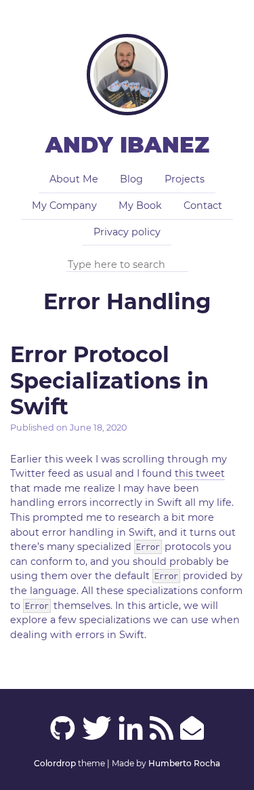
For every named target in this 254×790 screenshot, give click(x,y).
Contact (203, 205)
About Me (73, 179)
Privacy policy (127, 232)
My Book (140, 205)
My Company (64, 205)
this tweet (200, 473)
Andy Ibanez (127, 145)
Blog (131, 179)
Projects (185, 179)
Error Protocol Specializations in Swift (109, 380)
